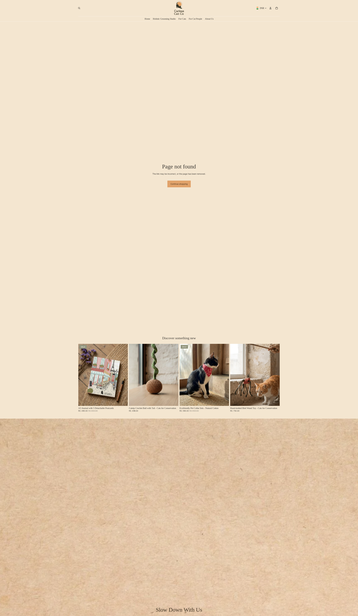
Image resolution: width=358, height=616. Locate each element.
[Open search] (79, 8)
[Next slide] (123, 375)
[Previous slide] (82, 375)
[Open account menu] (270, 8)
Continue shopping (179, 184)
